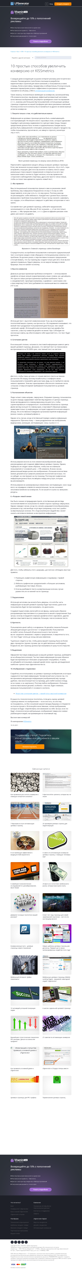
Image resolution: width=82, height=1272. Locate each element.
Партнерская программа (19, 1231)
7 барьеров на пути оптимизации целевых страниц (22, 825)
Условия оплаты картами (18, 1267)
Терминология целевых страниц (54, 1098)
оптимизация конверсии (45, 91)
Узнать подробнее (40, 41)
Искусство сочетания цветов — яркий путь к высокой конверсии (41, 693)
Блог (12, 1206)
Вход (51, 4)
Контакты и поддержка (42, 1211)
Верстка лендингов (40, 1222)
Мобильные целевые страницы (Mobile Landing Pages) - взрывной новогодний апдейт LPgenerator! (56, 979)
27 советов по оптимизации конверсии (56, 1037)
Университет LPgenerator (19, 1209)
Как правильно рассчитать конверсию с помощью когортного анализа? (25, 795)
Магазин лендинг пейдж (19, 1228)
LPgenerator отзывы (17, 1214)
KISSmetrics (27, 721)
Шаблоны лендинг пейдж (19, 1225)
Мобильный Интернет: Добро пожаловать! (21, 978)
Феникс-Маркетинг (28, 1249)
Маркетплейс (15, 1233)
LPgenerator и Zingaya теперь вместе (55, 1068)
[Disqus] (41, 1127)
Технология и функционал (20, 1222)
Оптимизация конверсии (42, 1228)
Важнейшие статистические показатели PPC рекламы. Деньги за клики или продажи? (25, 1039)
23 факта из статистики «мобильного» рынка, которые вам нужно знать (56, 885)
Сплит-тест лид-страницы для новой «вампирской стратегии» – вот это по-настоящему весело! (56, 917)
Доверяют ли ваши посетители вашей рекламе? (24, 916)
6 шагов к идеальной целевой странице (57, 1008)
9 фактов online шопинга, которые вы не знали (57, 795)
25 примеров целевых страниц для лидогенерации (55, 825)
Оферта (36, 1214)
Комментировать (30, 747)
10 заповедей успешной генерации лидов (23, 1009)
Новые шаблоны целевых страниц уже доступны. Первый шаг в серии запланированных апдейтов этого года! (56, 948)
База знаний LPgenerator (19, 1212)
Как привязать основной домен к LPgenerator (22, 1069)
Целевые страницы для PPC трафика (23, 1098)
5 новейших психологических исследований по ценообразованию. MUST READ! (23, 886)
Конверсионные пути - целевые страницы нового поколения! (22, 947)
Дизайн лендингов (40, 1225)
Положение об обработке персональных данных (42, 1207)
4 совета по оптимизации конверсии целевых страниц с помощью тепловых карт (56, 855)
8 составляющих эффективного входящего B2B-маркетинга (21, 854)
